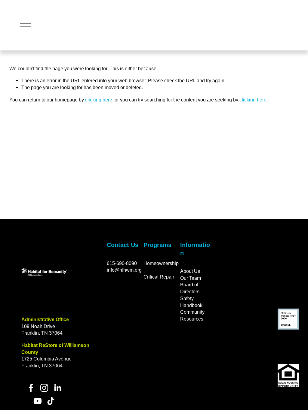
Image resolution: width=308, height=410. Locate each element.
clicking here (98, 99)
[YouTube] (37, 401)
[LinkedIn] (57, 388)
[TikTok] (51, 401)
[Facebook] (31, 388)
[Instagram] (44, 388)
